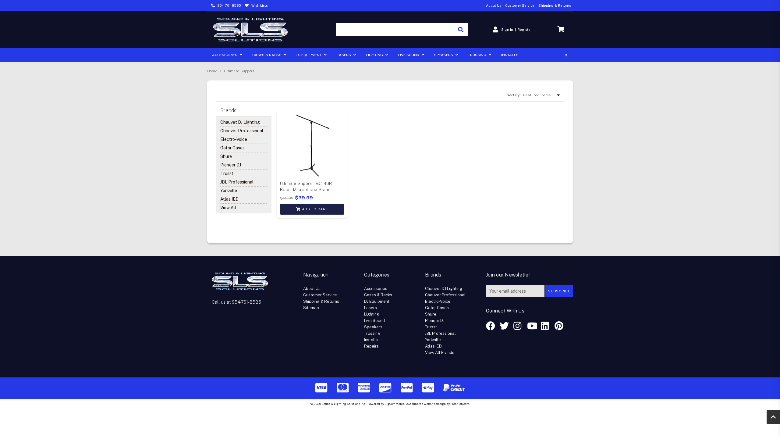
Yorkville (228, 190)
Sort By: (514, 95)
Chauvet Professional (241, 130)
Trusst (226, 173)
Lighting (375, 55)
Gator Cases (232, 147)
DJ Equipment (309, 55)
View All (228, 207)
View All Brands (439, 352)
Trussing (477, 55)
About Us (493, 5)
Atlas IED (229, 199)
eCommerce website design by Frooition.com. (438, 403)
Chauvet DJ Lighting (240, 122)
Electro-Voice (233, 139)
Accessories (225, 55)
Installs (510, 55)
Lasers (344, 55)
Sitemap (311, 307)
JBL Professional (237, 182)
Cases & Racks (267, 55)
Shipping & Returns (554, 5)
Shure (226, 156)
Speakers (444, 55)
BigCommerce (395, 403)
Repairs (371, 346)
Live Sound (409, 55)
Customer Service (519, 5)
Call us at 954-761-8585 (236, 302)
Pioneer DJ (230, 164)
